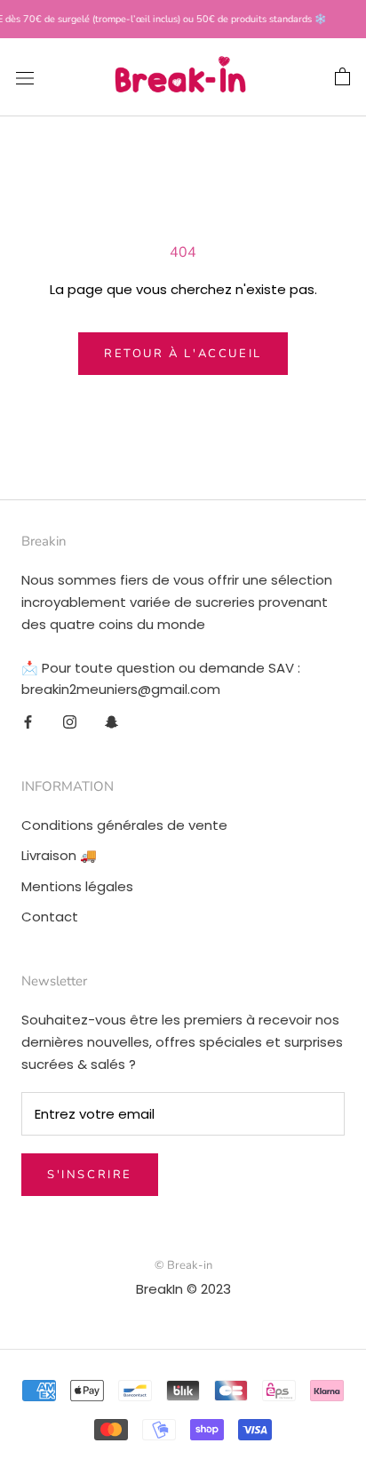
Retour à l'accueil (183, 354)
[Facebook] (28, 722)
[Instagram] (69, 722)
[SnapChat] (111, 722)
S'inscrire (89, 1175)
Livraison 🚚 (59, 855)
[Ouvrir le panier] (342, 77)
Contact (49, 916)
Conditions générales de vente (124, 825)
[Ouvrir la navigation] (25, 77)
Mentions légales (77, 886)
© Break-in (183, 1265)
